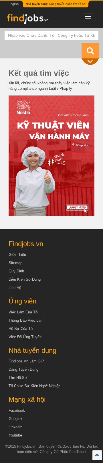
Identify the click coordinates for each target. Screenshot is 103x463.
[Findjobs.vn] (27, 20)
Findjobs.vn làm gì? (26, 361)
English (14, 4)
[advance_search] (92, 62)
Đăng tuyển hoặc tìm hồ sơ (56, 3)
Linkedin (15, 427)
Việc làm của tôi (23, 312)
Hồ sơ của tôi (21, 329)
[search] (90, 50)
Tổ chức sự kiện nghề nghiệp (34, 386)
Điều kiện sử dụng (25, 279)
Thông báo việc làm (26, 320)
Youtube (15, 435)
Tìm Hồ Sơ (18, 378)
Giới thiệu (17, 254)
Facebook (17, 410)
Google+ (16, 419)
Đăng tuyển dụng (23, 369)
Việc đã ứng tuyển (25, 337)
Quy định (16, 271)
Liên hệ (15, 287)
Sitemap (15, 263)
